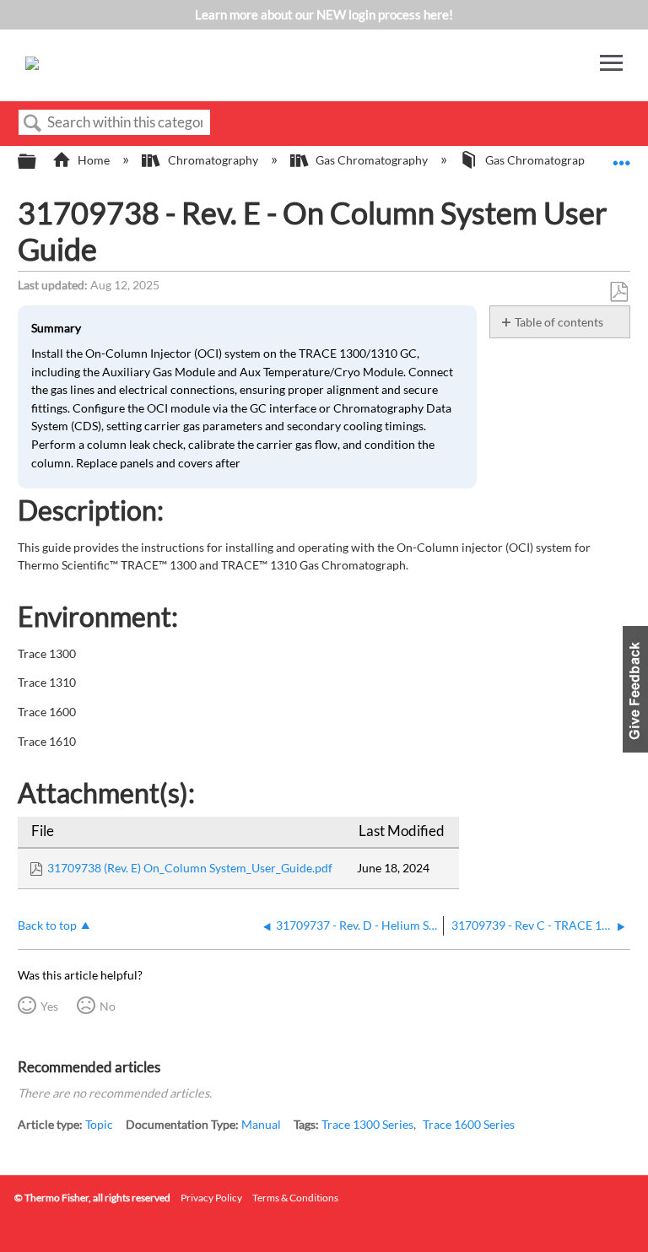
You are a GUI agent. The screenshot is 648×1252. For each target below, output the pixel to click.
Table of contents (559, 322)
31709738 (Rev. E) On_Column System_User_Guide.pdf (189, 868)
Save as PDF (618, 292)
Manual (261, 1124)
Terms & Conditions (295, 1197)
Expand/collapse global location (622, 156)
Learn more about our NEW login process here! (324, 14)
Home (93, 160)
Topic (99, 1124)
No (108, 1006)
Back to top (47, 925)
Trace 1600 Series (469, 1124)
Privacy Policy (211, 1197)
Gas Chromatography (371, 160)
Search (33, 124)
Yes (49, 1006)
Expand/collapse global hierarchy (38, 162)
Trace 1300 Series (367, 1124)
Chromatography (212, 160)
